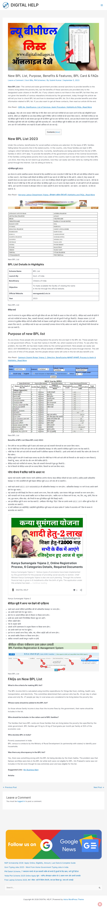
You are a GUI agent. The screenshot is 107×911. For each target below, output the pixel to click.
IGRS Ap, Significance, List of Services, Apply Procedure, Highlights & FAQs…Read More (55, 107)
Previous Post (10, 787)
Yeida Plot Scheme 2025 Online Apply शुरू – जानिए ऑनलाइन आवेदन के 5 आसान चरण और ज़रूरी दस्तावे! (42, 876)
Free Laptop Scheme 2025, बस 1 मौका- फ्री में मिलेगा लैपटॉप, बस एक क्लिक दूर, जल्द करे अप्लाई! (38, 880)
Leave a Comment (15, 80)
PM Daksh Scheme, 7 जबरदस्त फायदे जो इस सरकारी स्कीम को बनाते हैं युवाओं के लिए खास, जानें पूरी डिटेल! (41, 871)
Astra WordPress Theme (73, 899)
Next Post (99, 787)
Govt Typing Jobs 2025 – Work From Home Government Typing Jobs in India (36, 867)
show (58, 132)
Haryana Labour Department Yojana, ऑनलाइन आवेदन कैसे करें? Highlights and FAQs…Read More (56, 195)
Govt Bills (29, 80)
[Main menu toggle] (102, 5)
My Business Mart (30, 770)
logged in (21, 801)
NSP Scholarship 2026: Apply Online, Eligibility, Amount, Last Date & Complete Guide (40, 863)
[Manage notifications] (100, 904)
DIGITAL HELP (25, 5)
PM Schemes (39, 80)
